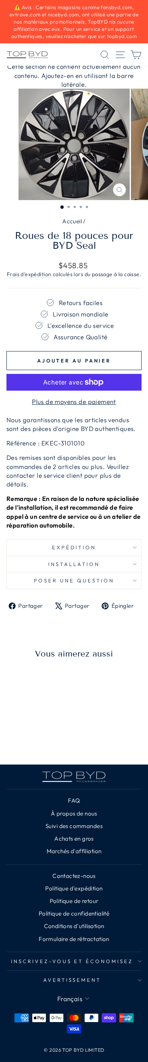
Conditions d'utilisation (74, 926)
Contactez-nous (74, 875)
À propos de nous (74, 813)
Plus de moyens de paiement (74, 401)
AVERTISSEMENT (72, 980)
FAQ (74, 800)
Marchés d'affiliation (74, 851)
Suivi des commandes (74, 826)
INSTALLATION (74, 564)
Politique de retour (74, 901)
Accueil (72, 221)
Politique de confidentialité (74, 913)
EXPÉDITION (74, 547)
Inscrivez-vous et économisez (72, 961)
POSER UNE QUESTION (74, 580)
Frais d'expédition (29, 274)
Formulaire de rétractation (74, 939)
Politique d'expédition (73, 888)
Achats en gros (74, 838)
